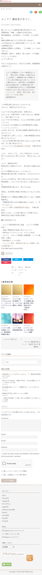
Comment (4, 418)
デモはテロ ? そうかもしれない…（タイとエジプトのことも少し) (6, 303)
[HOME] (28, 270)
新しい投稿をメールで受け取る (15, 475)
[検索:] (21, 362)
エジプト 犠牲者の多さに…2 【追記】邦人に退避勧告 (31, 344)
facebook (6, 259)
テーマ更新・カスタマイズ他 (10, 534)
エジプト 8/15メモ (10, 339)
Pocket (5, 262)
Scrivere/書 (5, 515)
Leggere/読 (5, 507)
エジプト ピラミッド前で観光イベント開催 (29, 330)
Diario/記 (4, 512)
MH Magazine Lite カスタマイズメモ (13, 530)
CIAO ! (4, 495)
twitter (16, 259)
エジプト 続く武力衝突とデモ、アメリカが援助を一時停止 (17, 302)
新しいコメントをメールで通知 (15, 471)
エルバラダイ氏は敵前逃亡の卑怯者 (17, 146)
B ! (27, 259)
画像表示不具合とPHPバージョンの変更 (15, 393)
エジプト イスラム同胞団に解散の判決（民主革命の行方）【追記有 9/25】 (29, 304)
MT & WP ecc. (6, 504)
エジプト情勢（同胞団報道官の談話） (17, 207)
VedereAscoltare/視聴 (8, 509)
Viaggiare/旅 (5, 501)
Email (3, 441)
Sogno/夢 (5, 518)
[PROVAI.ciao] (5, 1)
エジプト (9, 253)
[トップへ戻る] (14, 273)
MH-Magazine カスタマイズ (10, 537)
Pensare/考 (5, 498)
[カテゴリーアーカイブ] (21, 275)
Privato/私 (5, 521)
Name (3, 434)
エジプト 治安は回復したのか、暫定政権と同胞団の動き (6, 331)
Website (4, 447)
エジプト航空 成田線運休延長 (17, 329)
